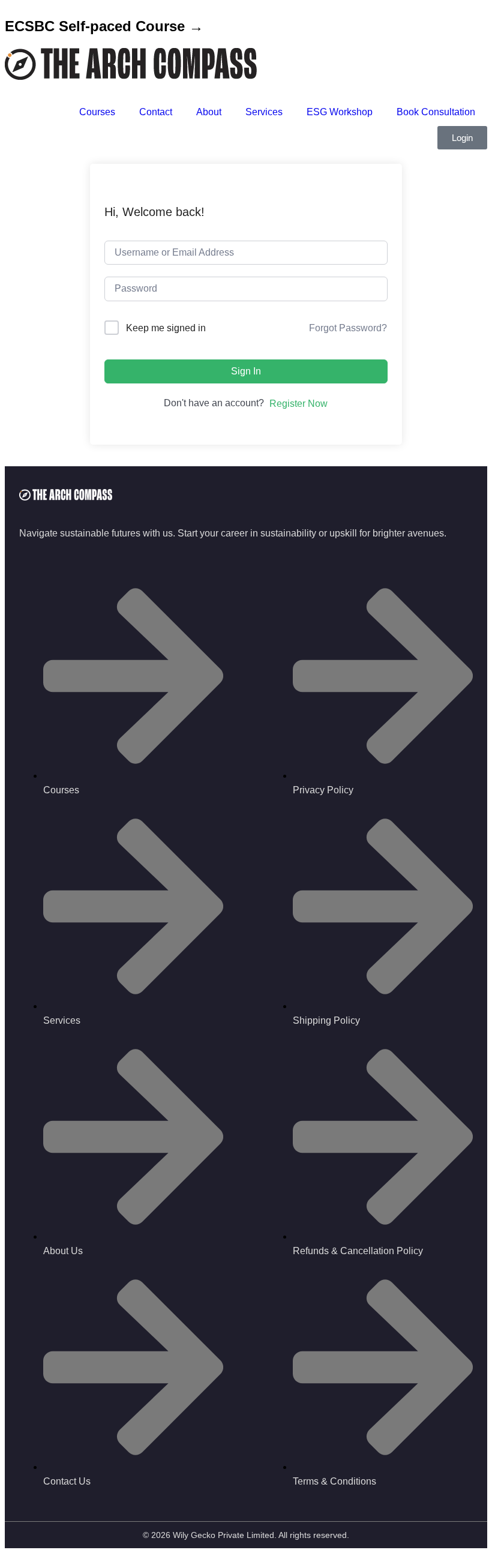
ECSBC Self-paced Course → (104, 26)
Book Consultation (436, 112)
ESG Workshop (340, 112)
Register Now (298, 403)
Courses (97, 112)
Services (264, 112)
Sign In (246, 371)
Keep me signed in (166, 328)
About (208, 112)
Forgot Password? (348, 328)
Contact (155, 112)
